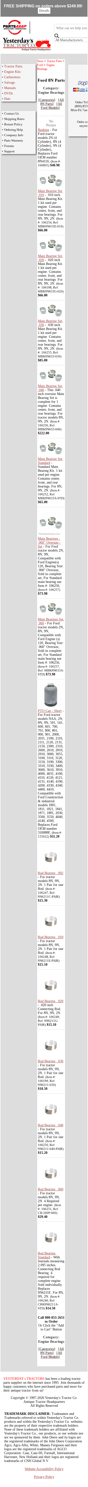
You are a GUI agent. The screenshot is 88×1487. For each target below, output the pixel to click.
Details (44, 11)
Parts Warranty (13, 140)
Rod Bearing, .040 (50, 1125)
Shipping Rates (14, 119)
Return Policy (13, 124)
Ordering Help (13, 130)
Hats (7, 99)
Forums (9, 146)
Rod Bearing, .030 (50, 1061)
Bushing (43, 130)
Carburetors (12, 77)
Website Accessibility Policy (44, 1469)
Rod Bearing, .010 (50, 937)
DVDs (8, 93)
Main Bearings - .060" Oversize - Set (49, 542)
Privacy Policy (44, 1477)
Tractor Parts (13, 66)
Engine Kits (12, 72)
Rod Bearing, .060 (50, 1189)
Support (9, 151)
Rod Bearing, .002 (50, 873)
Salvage (9, 82)
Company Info (13, 135)
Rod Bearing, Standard (47, 1255)
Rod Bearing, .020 (50, 1001)
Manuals (10, 88)
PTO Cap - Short (50, 711)
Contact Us (11, 113)
